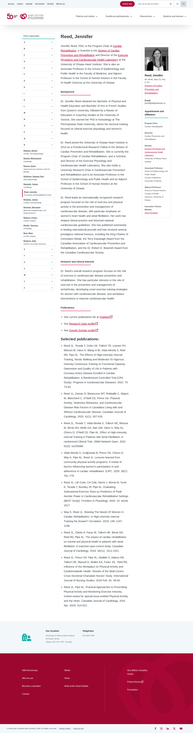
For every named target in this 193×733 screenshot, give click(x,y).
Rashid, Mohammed (32, 158)
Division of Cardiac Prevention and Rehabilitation (153, 89)
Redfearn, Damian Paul (34, 176)
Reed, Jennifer (30, 192)
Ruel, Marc (28, 233)
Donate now (127, 4)
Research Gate (82, 323)
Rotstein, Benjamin (32, 207)
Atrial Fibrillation (151, 213)
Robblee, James (31, 200)
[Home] (26, 16)
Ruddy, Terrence (31, 225)
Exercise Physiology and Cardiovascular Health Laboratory (155, 152)
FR (183, 4)
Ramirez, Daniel (30, 151)
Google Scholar (82, 330)
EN (177, 4)
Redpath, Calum (31, 184)
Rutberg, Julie (30, 241)
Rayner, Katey (30, 166)
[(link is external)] (156, 728)
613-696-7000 (88, 635)
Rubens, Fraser (30, 218)
